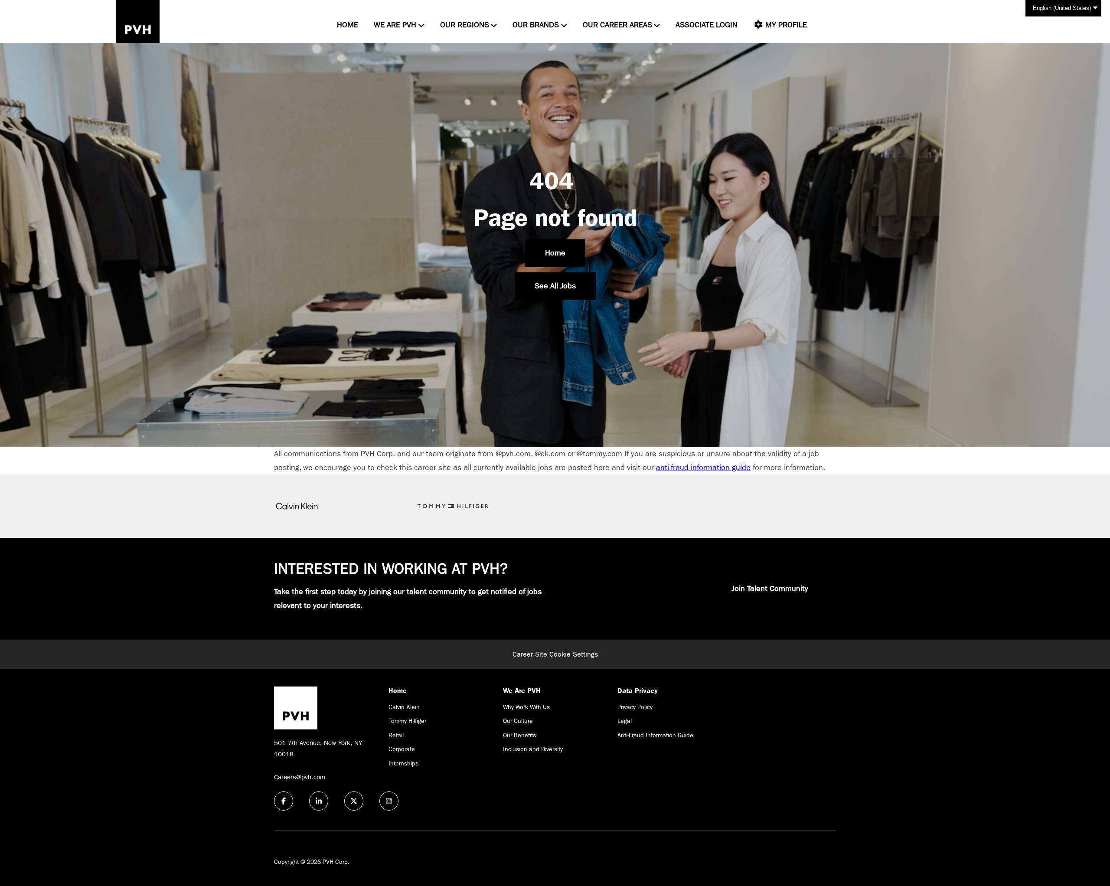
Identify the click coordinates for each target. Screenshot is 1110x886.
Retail (396, 735)
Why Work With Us (526, 707)
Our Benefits (519, 735)
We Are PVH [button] (395, 24)
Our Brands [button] (536, 24)
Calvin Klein (404, 707)
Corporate (401, 749)
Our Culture (518, 721)
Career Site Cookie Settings (555, 654)
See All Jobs (555, 286)
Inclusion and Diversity (533, 749)
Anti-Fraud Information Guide (655, 735)
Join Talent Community (769, 588)
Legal (624, 721)
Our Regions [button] (464, 24)
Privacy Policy (635, 707)
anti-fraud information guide (703, 467)
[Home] (138, 21)
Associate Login (707, 24)
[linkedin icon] (318, 801)
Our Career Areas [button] (617, 24)
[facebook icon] (283, 801)
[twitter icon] (353, 801)
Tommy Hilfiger (407, 721)
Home (347, 24)
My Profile (785, 24)
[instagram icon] (388, 801)
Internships (403, 763)
